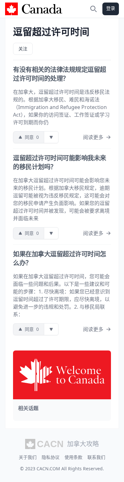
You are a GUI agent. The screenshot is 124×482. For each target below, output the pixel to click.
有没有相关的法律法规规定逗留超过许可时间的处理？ (59, 74)
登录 (110, 8)
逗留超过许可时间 (51, 31)
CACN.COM (48, 469)
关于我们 (28, 457)
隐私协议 (50, 457)
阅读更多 (93, 137)
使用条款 (73, 457)
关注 (22, 49)
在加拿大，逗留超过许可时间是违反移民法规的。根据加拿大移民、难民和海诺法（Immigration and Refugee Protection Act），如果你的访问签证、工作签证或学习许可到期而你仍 (61, 107)
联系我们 (96, 457)
